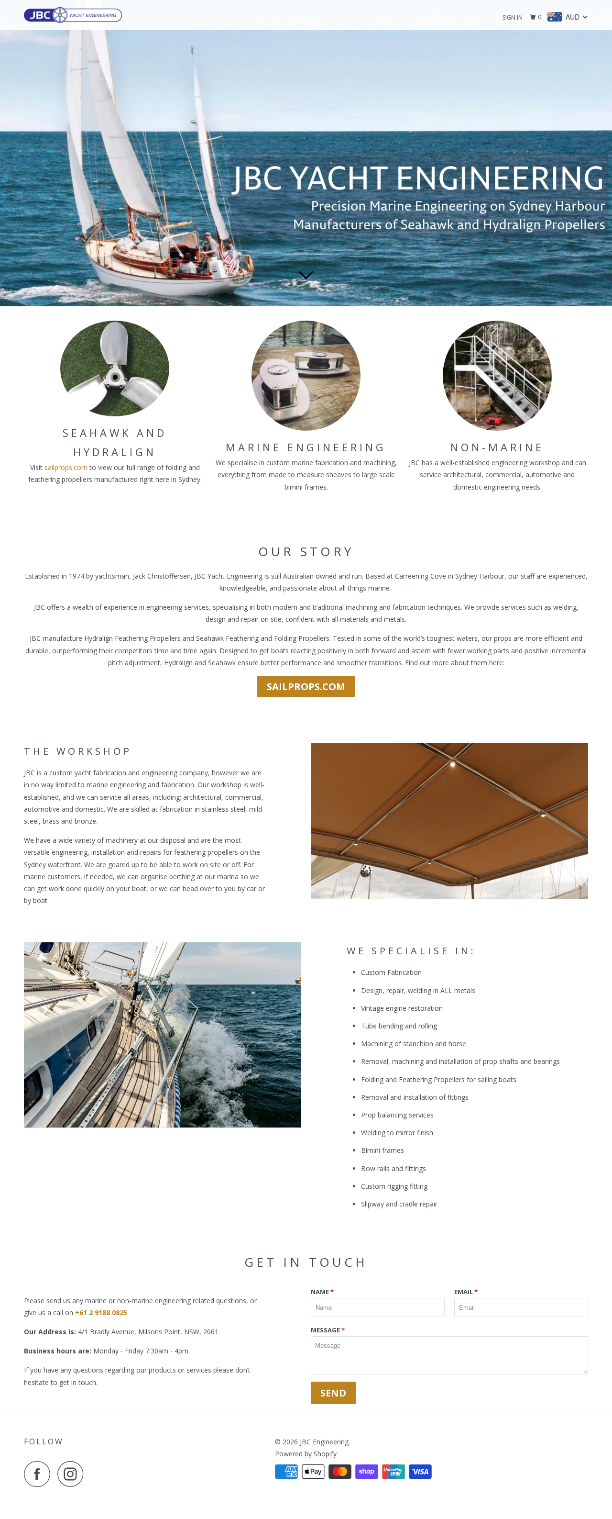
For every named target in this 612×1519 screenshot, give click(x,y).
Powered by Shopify (306, 1453)
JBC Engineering (324, 1441)
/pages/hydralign (306, 153)
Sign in (513, 17)
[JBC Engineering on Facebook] (39, 1474)
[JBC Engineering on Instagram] (73, 1474)
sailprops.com (65, 467)
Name (322, 1291)
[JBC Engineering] (73, 15)
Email (466, 1291)
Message (328, 1330)
